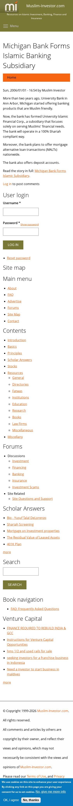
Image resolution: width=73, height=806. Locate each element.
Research (19, 410)
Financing (19, 467)
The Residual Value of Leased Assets (33, 537)
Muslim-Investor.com (52, 711)
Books (16, 417)
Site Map (14, 314)
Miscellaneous (22, 430)
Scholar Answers (20, 360)
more (7, 552)
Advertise (14, 301)
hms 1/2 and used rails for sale (29, 651)
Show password (29, 224)
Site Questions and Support (32, 499)
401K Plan (14, 544)
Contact (13, 321)
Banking (18, 474)
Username (12, 203)
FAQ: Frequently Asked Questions (35, 609)
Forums (13, 308)
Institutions (20, 397)
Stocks (12, 366)
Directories (20, 384)
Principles (15, 353)
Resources (15, 373)
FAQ (10, 295)
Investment (20, 461)
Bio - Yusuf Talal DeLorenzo (26, 518)
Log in (7, 184)
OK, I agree (11, 800)
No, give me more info (51, 791)
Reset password (18, 258)
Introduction (17, 340)
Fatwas (17, 391)
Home (11, 77)
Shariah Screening (20, 524)
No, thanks (31, 800)
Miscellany (15, 437)
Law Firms (19, 424)
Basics (12, 346)
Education (19, 404)
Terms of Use (36, 776)
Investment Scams (25, 487)
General (18, 378)
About (12, 288)
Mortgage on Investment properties (33, 531)
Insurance (19, 480)
